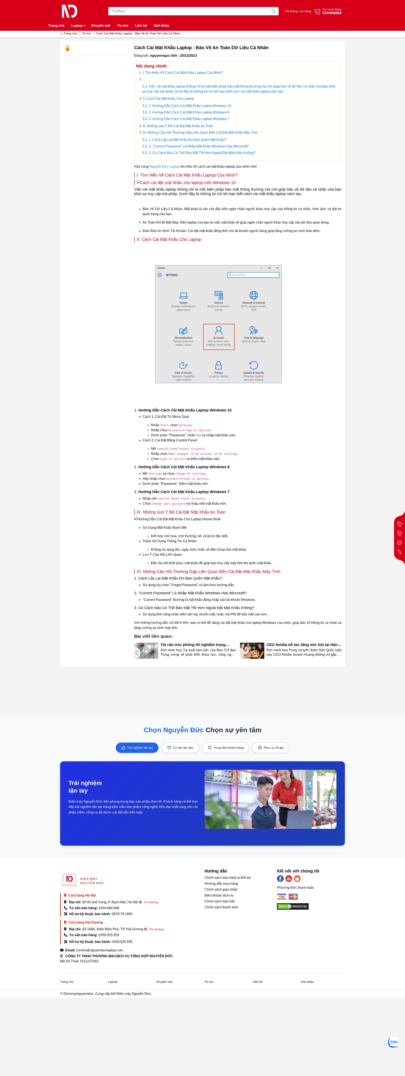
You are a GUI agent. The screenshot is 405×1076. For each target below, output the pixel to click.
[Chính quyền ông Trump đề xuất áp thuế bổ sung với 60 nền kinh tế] (252, 651)
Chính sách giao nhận (221, 889)
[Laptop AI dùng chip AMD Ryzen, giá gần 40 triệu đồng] (146, 651)
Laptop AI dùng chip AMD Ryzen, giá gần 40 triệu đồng (197, 645)
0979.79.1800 (122, 914)
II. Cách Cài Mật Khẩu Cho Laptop (168, 98)
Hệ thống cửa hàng (298, 11)
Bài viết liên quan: (153, 636)
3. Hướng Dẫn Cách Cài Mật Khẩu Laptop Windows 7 (189, 119)
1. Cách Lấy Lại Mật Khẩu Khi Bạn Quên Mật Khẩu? (187, 140)
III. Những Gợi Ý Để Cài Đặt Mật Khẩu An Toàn (178, 126)
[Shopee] (297, 878)
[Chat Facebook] (399, 542)
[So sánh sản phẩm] (399, 552)
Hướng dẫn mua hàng (221, 883)
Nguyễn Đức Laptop (164, 166)
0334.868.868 (109, 908)
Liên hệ (141, 25)
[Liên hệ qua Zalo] (393, 1042)
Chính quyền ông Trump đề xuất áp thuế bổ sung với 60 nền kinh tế (302, 645)
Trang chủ (56, 25)
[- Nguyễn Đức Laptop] (69, 11)
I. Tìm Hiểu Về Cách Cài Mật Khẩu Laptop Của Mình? (183, 72)
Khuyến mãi (100, 25)
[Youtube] (288, 878)
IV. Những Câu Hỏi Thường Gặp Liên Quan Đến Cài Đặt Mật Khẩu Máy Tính (200, 132)
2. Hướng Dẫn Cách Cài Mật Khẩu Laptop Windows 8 (189, 112)
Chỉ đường (150, 902)
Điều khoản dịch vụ (219, 895)
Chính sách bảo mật (220, 901)
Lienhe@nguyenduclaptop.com (99, 950)
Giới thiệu (161, 25)
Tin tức (122, 25)
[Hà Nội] (399, 524)
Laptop (77, 25)
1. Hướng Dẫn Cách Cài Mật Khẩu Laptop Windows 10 (190, 106)
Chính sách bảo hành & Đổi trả (228, 877)
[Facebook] (280, 878)
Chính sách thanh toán (221, 907)
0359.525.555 (109, 935)
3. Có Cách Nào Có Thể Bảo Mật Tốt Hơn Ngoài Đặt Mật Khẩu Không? (202, 153)
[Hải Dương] (399, 533)
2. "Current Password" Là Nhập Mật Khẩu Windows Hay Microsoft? (199, 146)
